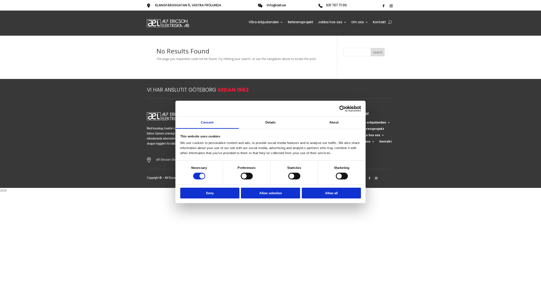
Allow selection (270, 193)
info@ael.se (276, 5)
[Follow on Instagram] (391, 6)
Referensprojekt (300, 22)
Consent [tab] (207, 122)
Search (377, 52)
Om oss (357, 22)
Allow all (331, 193)
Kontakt (379, 22)
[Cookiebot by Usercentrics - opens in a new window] (342, 108)
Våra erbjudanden (264, 22)
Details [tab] (270, 122)
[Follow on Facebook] (384, 6)
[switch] (247, 176)
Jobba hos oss (330, 22)
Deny (210, 193)
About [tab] (334, 122)
